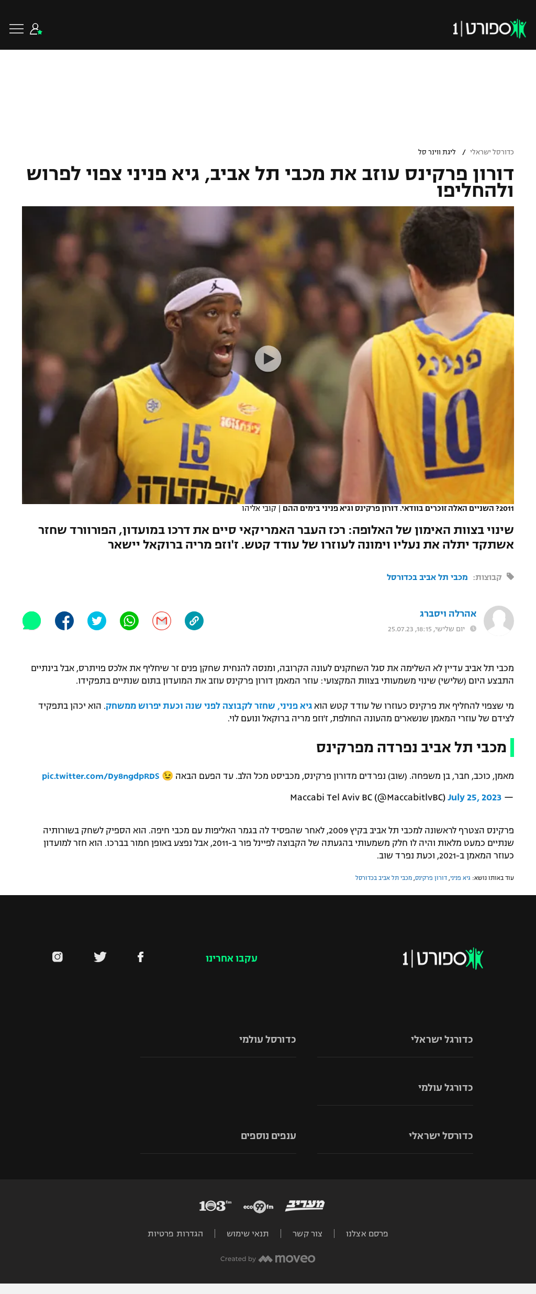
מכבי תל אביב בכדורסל (427, 577)
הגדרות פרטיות (175, 1233)
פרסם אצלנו (367, 1233)
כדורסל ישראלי (492, 152)
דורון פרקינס (431, 878)
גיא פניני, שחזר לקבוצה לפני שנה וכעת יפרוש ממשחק (209, 706)
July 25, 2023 (474, 797)
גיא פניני (460, 878)
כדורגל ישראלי (442, 1039)
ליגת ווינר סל (437, 152)
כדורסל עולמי (267, 1039)
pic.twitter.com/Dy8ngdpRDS (101, 776)
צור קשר (307, 1233)
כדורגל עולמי (445, 1088)
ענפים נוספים (268, 1136)
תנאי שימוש (248, 1233)
